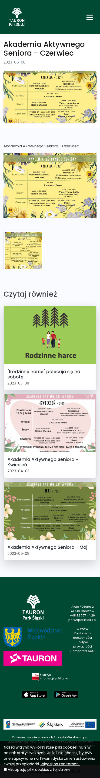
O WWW (82, 629)
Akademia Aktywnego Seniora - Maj (47, 547)
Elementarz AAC (82, 651)
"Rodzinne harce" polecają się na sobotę (43, 374)
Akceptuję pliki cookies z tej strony (39, 769)
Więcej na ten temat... (60, 764)
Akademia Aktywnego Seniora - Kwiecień (42, 462)
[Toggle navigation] (89, 17)
